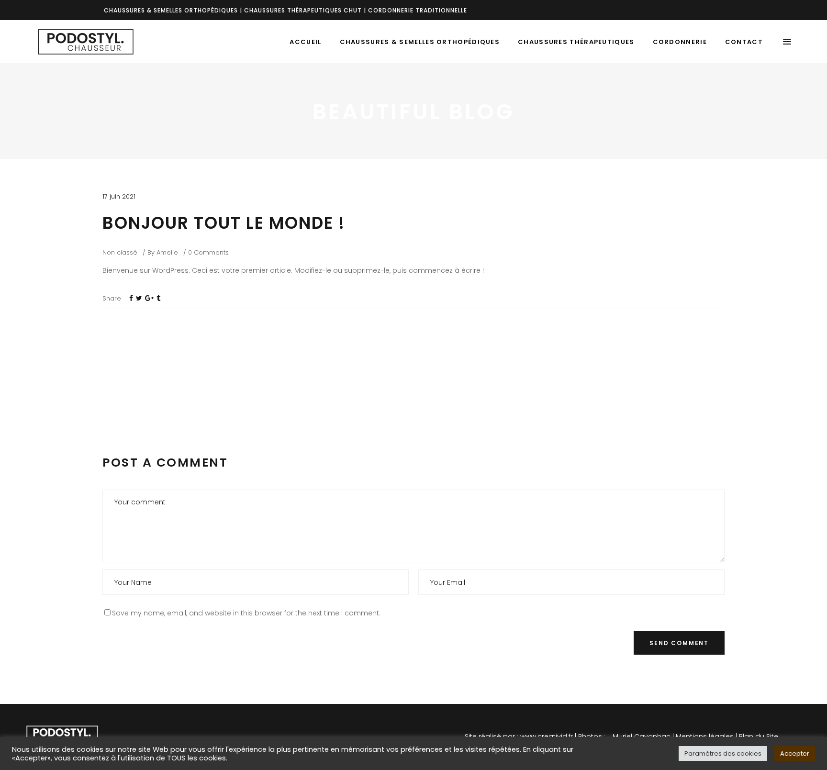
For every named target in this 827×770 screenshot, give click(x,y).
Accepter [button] (794, 753)
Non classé (119, 252)
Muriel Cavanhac (642, 736)
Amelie (167, 252)
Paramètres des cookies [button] (722, 753)
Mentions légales (705, 736)
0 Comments (208, 252)
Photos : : (593, 736)
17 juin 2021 (118, 196)
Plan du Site (758, 736)
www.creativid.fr (546, 736)
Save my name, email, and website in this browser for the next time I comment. (246, 613)
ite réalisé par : (493, 736)
